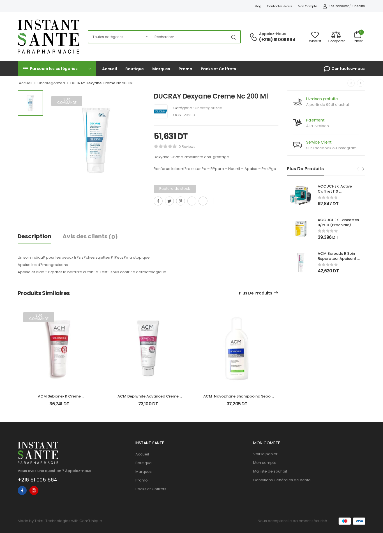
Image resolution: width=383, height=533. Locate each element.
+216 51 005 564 (37, 479)
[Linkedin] (203, 201)
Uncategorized (51, 83)
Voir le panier (265, 454)
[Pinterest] (180, 201)
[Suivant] (360, 83)
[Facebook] (158, 201)
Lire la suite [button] (59, 406)
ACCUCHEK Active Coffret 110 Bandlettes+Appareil (337, 191)
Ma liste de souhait (270, 471)
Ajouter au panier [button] (148, 406)
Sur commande (67, 101)
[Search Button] (234, 37)
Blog (258, 6)
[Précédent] (351, 83)
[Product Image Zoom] (135, 180)
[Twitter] (169, 201)
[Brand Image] (161, 111)
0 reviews (187, 146)
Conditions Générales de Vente (282, 480)
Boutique (134, 69)
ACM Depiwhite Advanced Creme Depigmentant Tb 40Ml (148, 399)
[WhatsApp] (191, 201)
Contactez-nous (279, 6)
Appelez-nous (272, 33)
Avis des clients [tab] (90, 236)
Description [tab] (34, 236)
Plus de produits (255, 293)
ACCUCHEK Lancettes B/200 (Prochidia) (339, 222)
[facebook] (22, 490)
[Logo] (48, 37)
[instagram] (33, 490)
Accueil (109, 69)
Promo (185, 69)
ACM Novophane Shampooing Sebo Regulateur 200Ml (237, 399)
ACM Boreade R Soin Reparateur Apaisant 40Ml (337, 258)
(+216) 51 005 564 (277, 40)
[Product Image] (95, 140)
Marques (161, 69)
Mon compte (307, 6)
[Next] (363, 169)
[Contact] (254, 37)
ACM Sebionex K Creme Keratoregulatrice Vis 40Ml (59, 399)
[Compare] (156, 213)
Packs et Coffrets (218, 69)
